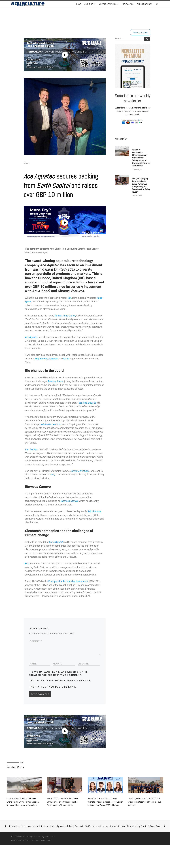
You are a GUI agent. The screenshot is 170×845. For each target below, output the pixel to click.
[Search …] (147, 39)
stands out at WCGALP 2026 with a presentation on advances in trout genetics (144, 802)
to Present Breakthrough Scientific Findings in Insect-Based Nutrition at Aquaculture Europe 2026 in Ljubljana (105, 802)
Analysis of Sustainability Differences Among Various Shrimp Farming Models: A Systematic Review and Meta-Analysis (141, 157)
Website (83, 664)
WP (21, 840)
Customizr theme (45, 840)
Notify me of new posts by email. (54, 687)
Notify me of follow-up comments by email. (61, 680)
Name (33, 664)
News (26, 163)
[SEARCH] (129, 39)
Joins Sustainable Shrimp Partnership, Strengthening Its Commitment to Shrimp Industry (141, 185)
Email (57, 664)
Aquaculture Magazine (27, 836)
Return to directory (140, 32)
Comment (35, 641)
